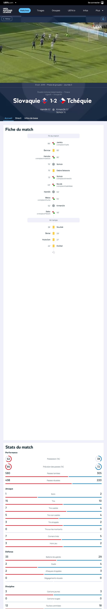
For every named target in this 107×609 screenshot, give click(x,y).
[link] (25, 10)
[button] (98, 10)
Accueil (8, 118)
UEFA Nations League (7, 10)
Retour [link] (7, 19)
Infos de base (31, 118)
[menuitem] (25, 10)
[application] (53, 52)
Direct (18, 118)
